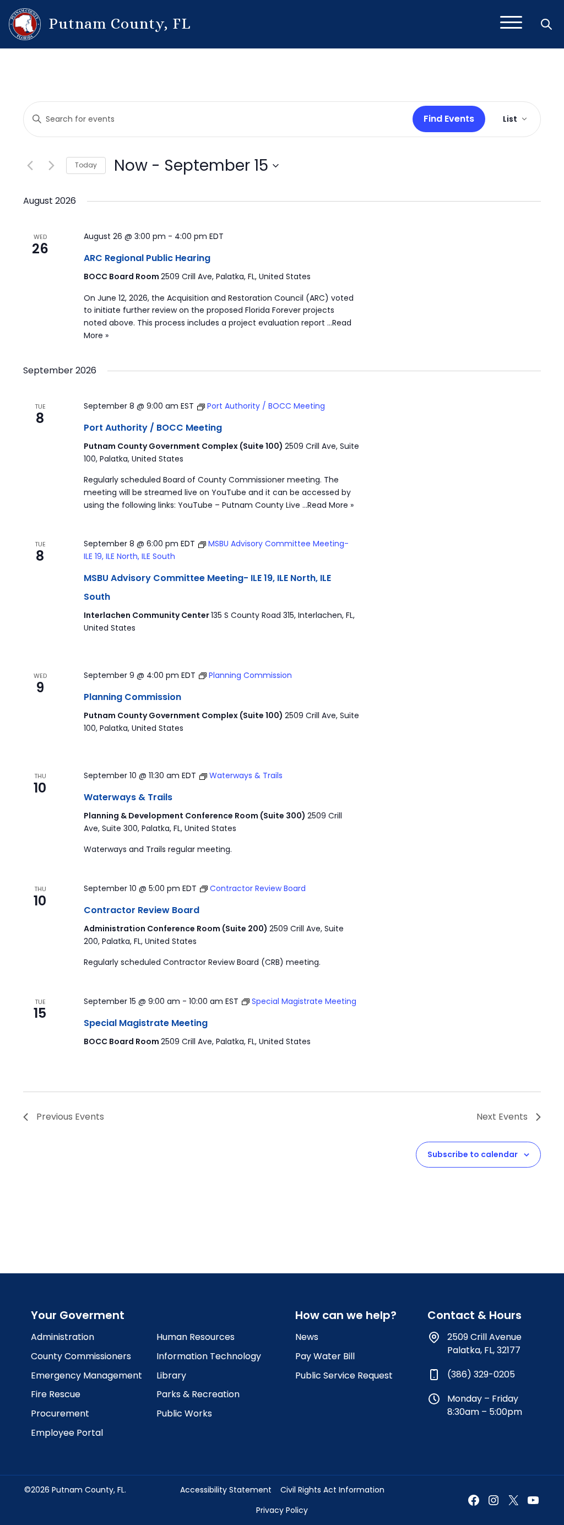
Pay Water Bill (325, 1356)
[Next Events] (51, 165)
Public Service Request (344, 1375)
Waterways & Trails (128, 797)
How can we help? (346, 1315)
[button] (547, 24)
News (306, 1337)
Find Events (449, 118)
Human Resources (195, 1337)
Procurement (60, 1413)
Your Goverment (77, 1315)
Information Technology (208, 1356)
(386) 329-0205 (481, 1374)
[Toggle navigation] (511, 24)
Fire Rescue (55, 1394)
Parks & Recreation (198, 1394)
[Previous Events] (29, 165)
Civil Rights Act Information (332, 1489)
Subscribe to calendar (472, 1154)
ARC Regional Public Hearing (147, 258)
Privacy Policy (282, 1510)
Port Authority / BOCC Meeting (153, 427)
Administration (62, 1337)
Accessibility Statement (226, 1489)
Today (86, 165)
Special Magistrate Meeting (146, 1023)
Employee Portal (67, 1432)
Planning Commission (132, 697)
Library (171, 1375)
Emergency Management (86, 1375)
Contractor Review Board (141, 910)
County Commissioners (81, 1356)
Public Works (184, 1413)
